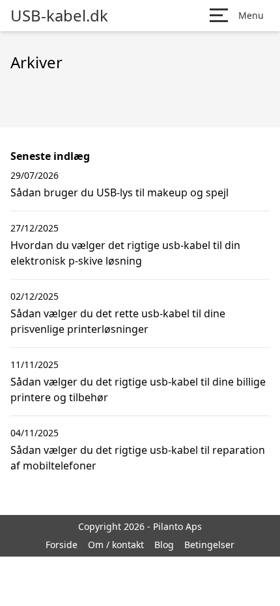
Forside (61, 544)
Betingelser (209, 544)
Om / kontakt (116, 544)
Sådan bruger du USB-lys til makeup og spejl (119, 192)
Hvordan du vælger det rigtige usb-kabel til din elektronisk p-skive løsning (125, 253)
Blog (164, 544)
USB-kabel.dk (59, 15)
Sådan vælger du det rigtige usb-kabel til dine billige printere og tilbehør (138, 389)
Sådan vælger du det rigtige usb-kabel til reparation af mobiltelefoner (137, 458)
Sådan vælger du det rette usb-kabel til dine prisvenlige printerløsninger (117, 321)
